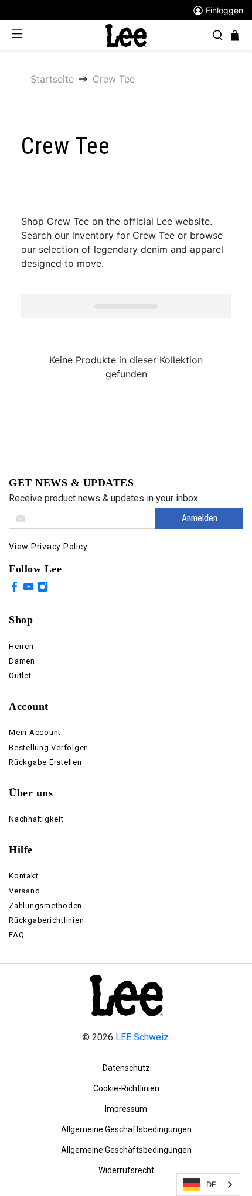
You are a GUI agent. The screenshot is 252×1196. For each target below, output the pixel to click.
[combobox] (208, 1184)
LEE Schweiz (142, 1037)
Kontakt (23, 875)
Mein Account (35, 732)
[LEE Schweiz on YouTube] (28, 588)
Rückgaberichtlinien (46, 920)
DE (211, 1184)
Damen (22, 661)
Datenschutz (126, 1068)
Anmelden (199, 518)
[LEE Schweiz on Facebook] (14, 588)
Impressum (126, 1108)
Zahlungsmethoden (45, 905)
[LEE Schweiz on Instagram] (42, 588)
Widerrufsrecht (126, 1170)
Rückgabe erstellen (45, 762)
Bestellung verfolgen (48, 747)
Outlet (20, 675)
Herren (21, 646)
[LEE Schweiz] (126, 34)
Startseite (52, 79)
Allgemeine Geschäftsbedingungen (126, 1129)
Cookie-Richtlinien (126, 1088)
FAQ (16, 934)
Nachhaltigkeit (36, 818)
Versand (24, 890)
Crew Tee (114, 79)
